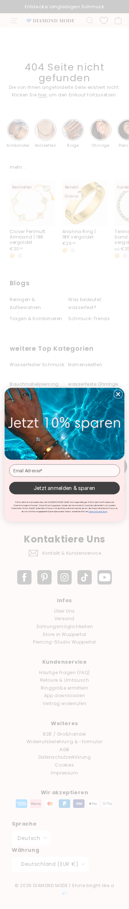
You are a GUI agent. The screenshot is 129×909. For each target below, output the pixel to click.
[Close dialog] (118, 394)
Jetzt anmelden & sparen (64, 488)
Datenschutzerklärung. (98, 511)
